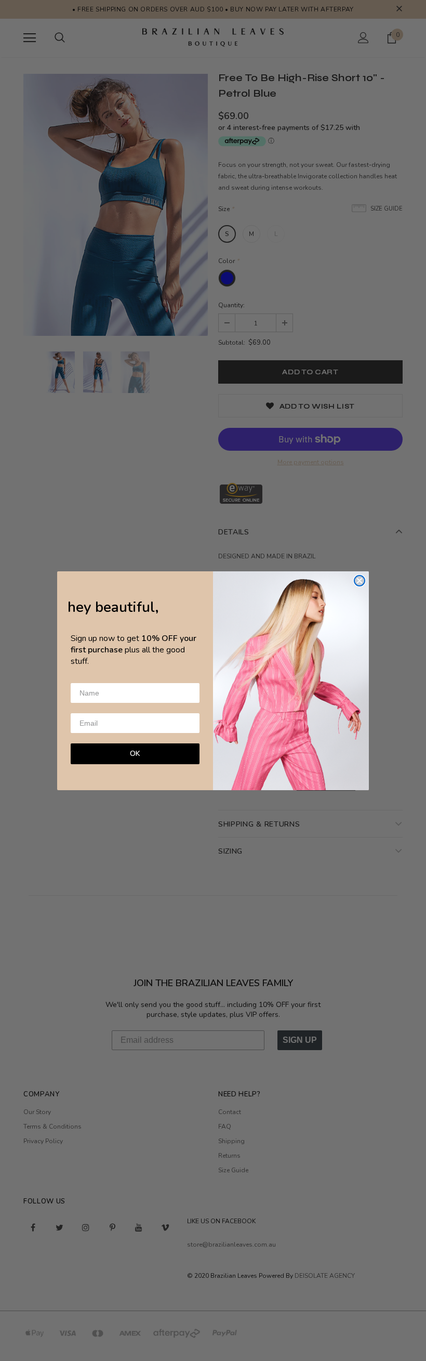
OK (135, 753)
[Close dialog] (359, 580)
